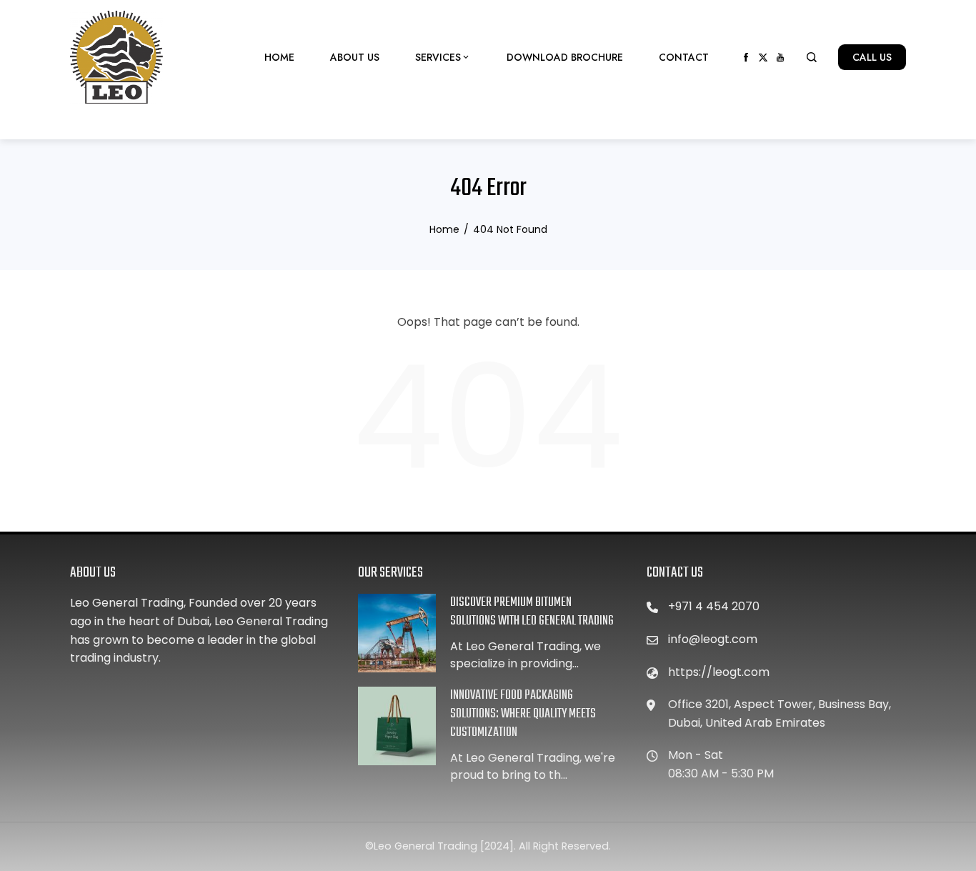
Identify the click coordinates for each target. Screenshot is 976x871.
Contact (684, 57)
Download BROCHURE (565, 57)
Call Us (872, 57)
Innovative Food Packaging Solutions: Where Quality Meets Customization (523, 714)
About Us (354, 57)
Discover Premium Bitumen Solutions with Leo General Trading (532, 612)
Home (279, 57)
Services (438, 57)
